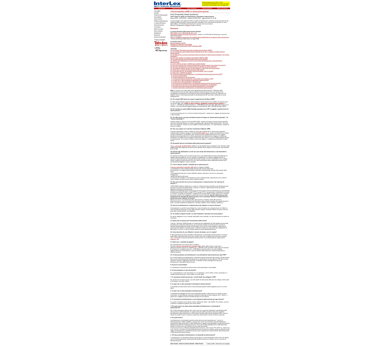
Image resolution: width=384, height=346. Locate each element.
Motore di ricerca (176, 8)
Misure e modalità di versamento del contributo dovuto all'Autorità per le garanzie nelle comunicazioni (199, 37)
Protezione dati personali (160, 15)
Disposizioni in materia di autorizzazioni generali (183, 34)
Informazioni (161, 8)
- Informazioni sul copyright (222, 343)
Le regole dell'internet (160, 23)
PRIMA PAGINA (199, 343)
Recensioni (157, 35)
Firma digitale (157, 17)
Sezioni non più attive (160, 37)
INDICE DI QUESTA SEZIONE (186, 343)
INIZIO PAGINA (174, 343)
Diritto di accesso (158, 29)
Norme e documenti (222, 8)
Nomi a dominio (158, 31)
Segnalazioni (157, 33)
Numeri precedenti (207, 8)
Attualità (156, 13)
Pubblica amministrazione (161, 21)
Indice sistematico (192, 8)
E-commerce (157, 27)
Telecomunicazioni (159, 25)
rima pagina (157, 11)
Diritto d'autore (158, 19)
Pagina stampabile (160, 39)
